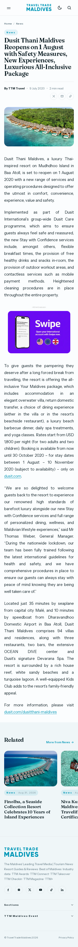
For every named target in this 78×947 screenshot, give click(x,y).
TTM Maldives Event (21, 915)
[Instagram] (19, 890)
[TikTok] (51, 890)
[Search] (69, 7)
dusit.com (12, 476)
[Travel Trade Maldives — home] (39, 8)
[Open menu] (8, 7)
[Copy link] (70, 96)
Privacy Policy (66, 937)
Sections (11, 904)
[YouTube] (41, 890)
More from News (58, 742)
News (19, 23)
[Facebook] (8, 890)
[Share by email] (62, 96)
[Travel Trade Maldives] (21, 852)
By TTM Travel (14, 88)
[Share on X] (53, 96)
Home (8, 23)
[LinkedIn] (62, 890)
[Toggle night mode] (59, 7)
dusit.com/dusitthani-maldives (30, 712)
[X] (30, 890)
